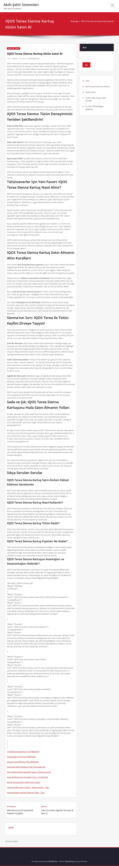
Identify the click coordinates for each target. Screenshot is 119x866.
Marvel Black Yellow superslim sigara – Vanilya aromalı (29, 772)
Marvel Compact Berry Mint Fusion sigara (23, 782)
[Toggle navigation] (112, 5)
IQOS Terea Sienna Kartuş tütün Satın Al (97, 21)
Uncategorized (33, 58)
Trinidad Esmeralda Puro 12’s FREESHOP (23, 751)
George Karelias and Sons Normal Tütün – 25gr (26, 792)
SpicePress (69, 861)
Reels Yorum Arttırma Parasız (97, 86)
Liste (87, 81)
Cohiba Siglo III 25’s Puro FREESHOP (21, 757)
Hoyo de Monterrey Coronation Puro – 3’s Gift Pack (27, 777)
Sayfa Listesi (90, 92)
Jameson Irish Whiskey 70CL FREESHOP (22, 762)
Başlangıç (75, 21)
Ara (84, 47)
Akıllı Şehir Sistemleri (21, 4)
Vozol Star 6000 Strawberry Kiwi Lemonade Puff (26, 767)
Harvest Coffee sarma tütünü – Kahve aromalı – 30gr (28, 787)
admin (15, 58)
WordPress (52, 861)
